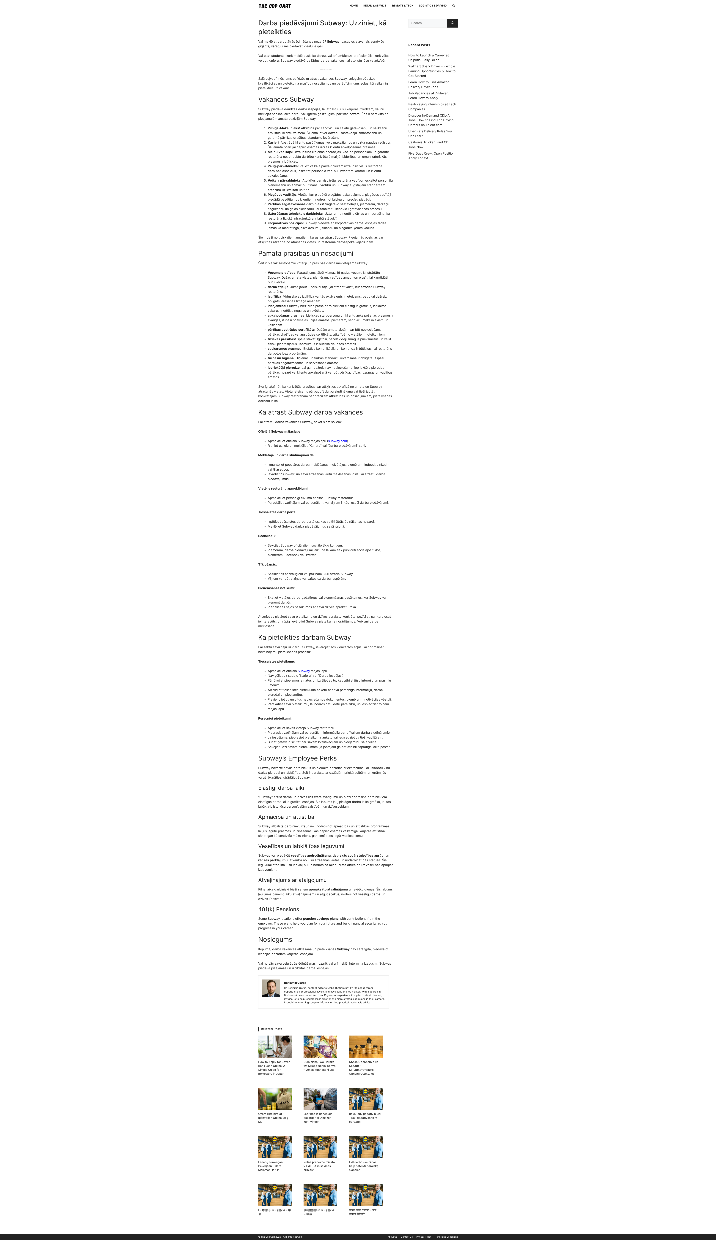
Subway (304, 671)
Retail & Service (375, 5)
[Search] (452, 23)
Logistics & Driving (433, 5)
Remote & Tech (402, 5)
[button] (454, 5)
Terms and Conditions (446, 1236)
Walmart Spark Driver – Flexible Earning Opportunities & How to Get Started (432, 71)
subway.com (337, 441)
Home (354, 5)
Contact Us (407, 1236)
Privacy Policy (423, 1236)
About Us (392, 1236)
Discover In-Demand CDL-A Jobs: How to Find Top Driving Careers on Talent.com (430, 120)
